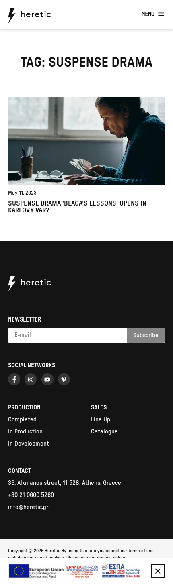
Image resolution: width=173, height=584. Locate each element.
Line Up (100, 420)
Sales (99, 408)
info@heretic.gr (28, 507)
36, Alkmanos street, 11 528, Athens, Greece (64, 483)
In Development (28, 444)
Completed (22, 420)
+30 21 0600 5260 (31, 495)
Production (24, 408)
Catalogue (104, 432)
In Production (25, 432)
